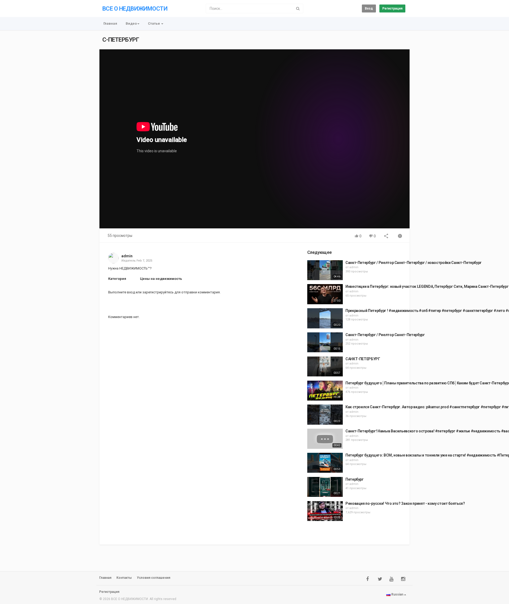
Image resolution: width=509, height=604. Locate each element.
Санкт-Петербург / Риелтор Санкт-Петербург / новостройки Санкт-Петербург (413, 262)
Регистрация (392, 8)
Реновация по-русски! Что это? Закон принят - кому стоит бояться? (405, 503)
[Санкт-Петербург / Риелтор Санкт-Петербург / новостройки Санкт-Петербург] (325, 270)
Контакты (124, 578)
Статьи (154, 23)
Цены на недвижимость (161, 279)
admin (127, 256)
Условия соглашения (153, 578)
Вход (369, 8)
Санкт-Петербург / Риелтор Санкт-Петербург (385, 335)
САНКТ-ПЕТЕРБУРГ (362, 359)
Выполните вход (121, 292)
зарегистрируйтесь (158, 292)
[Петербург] (325, 487)
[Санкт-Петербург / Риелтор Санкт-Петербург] (325, 342)
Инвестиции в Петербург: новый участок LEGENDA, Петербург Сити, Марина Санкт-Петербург (426, 286)
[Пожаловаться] (400, 236)
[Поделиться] (386, 236)
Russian (397, 594)
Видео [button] (131, 23)
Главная (110, 23)
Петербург (354, 479)
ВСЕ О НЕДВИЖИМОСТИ (134, 8)
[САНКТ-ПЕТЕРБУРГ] (325, 367)
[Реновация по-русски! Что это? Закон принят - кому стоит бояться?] (325, 511)
